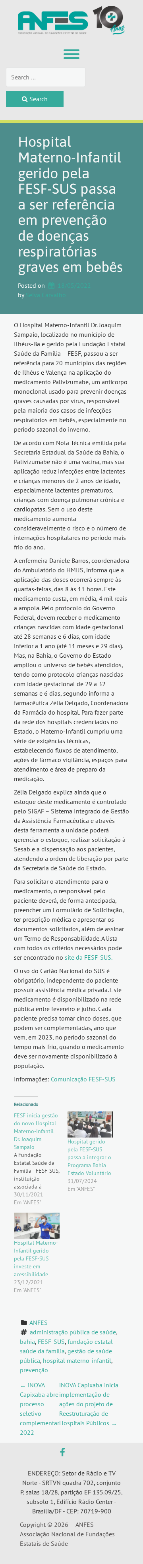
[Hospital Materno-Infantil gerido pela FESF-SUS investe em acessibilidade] (37, 1226)
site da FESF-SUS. (88, 957)
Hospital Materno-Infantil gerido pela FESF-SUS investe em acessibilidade (36, 1258)
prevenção (34, 1370)
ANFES (38, 1322)
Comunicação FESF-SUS (83, 1079)
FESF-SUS (51, 1341)
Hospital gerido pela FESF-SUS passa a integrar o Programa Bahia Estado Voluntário (89, 1157)
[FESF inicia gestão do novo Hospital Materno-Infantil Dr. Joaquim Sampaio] (41, 1158)
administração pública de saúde (73, 1332)
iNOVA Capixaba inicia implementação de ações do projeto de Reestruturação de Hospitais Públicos (88, 1404)
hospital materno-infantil (77, 1360)
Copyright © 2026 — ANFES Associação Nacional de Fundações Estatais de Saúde (67, 1534)
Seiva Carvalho (45, 295)
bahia (27, 1341)
